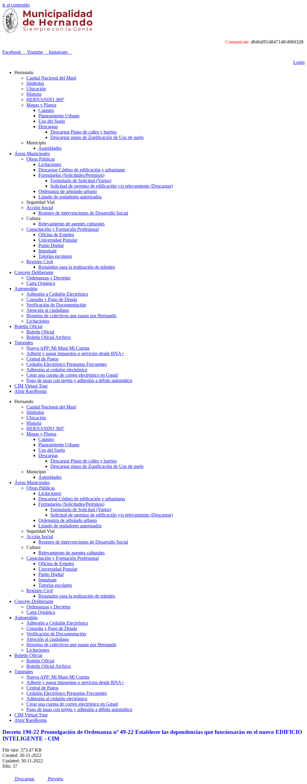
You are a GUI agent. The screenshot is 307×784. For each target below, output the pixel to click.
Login (299, 62)
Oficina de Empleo (56, 234)
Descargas (48, 126)
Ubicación (36, 88)
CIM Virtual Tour (31, 385)
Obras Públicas (40, 158)
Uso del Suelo (51, 121)
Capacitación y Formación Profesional (62, 229)
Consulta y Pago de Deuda (51, 299)
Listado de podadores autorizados (70, 196)
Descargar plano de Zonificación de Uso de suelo (97, 137)
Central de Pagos (42, 358)
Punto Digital (51, 245)
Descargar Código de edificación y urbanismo (81, 169)
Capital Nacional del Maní (51, 77)
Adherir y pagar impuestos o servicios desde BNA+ (75, 353)
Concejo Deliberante (33, 272)
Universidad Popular (57, 240)
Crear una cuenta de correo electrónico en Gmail (72, 375)
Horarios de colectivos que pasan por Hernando (71, 315)
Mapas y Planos (41, 104)
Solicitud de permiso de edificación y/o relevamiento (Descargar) (111, 185)
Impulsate (47, 250)
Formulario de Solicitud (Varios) (80, 180)
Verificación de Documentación (56, 304)
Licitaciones (49, 164)
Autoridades (49, 148)
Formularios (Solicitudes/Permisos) (71, 175)
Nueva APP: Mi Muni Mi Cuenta (57, 348)
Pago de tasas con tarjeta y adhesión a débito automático (79, 380)
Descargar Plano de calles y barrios (83, 131)
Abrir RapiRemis (30, 391)
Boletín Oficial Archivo (48, 337)
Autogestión (25, 288)
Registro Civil (39, 261)
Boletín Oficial (28, 326)
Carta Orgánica (40, 283)
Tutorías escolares (55, 256)
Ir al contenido (16, 5)
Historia (33, 94)
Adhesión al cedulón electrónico (56, 369)
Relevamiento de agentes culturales (71, 223)
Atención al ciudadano (47, 310)
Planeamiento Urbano (58, 115)
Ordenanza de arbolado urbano (67, 191)
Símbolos (35, 83)
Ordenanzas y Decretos (48, 277)
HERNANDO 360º (45, 99)
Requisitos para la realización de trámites (76, 267)
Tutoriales (23, 342)
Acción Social (39, 207)
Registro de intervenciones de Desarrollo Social (83, 213)
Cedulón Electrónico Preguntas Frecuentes (66, 364)
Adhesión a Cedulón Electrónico (57, 294)
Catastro (46, 110)
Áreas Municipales (32, 153)
